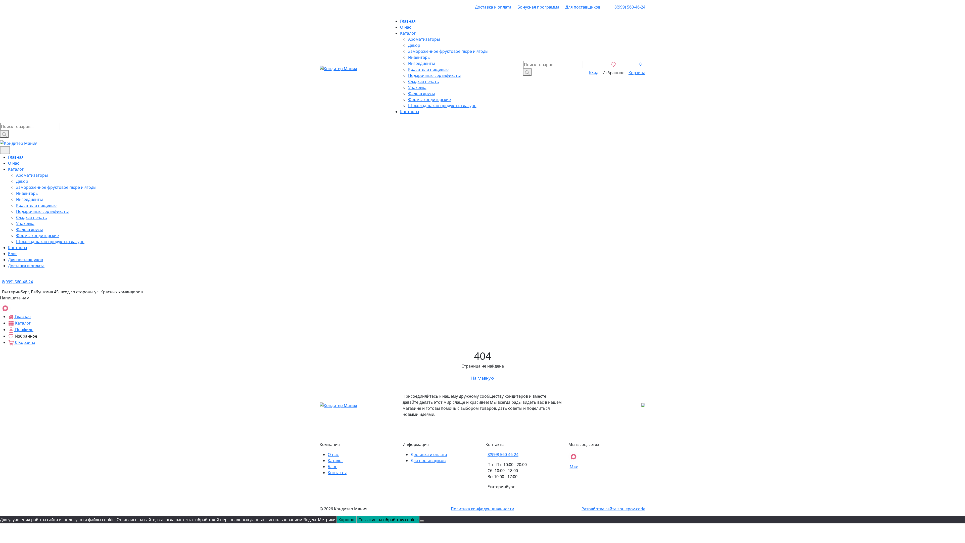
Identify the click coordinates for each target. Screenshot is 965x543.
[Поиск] (527, 72)
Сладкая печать (423, 81)
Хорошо (346, 519)
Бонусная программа (538, 7)
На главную (482, 378)
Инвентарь (419, 57)
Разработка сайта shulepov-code (613, 509)
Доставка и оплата (493, 7)
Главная (408, 21)
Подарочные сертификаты (434, 75)
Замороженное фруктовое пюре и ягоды (448, 51)
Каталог (408, 33)
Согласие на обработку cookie (388, 519)
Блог (12, 253)
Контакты (409, 111)
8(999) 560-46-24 (629, 7)
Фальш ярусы (421, 93)
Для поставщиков (582, 7)
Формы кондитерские (429, 99)
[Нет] (422, 521)
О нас (405, 27)
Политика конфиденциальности (482, 509)
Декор (414, 45)
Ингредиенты (421, 63)
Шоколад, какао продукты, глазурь (442, 105)
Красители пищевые (428, 69)
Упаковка (417, 87)
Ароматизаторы (424, 39)
